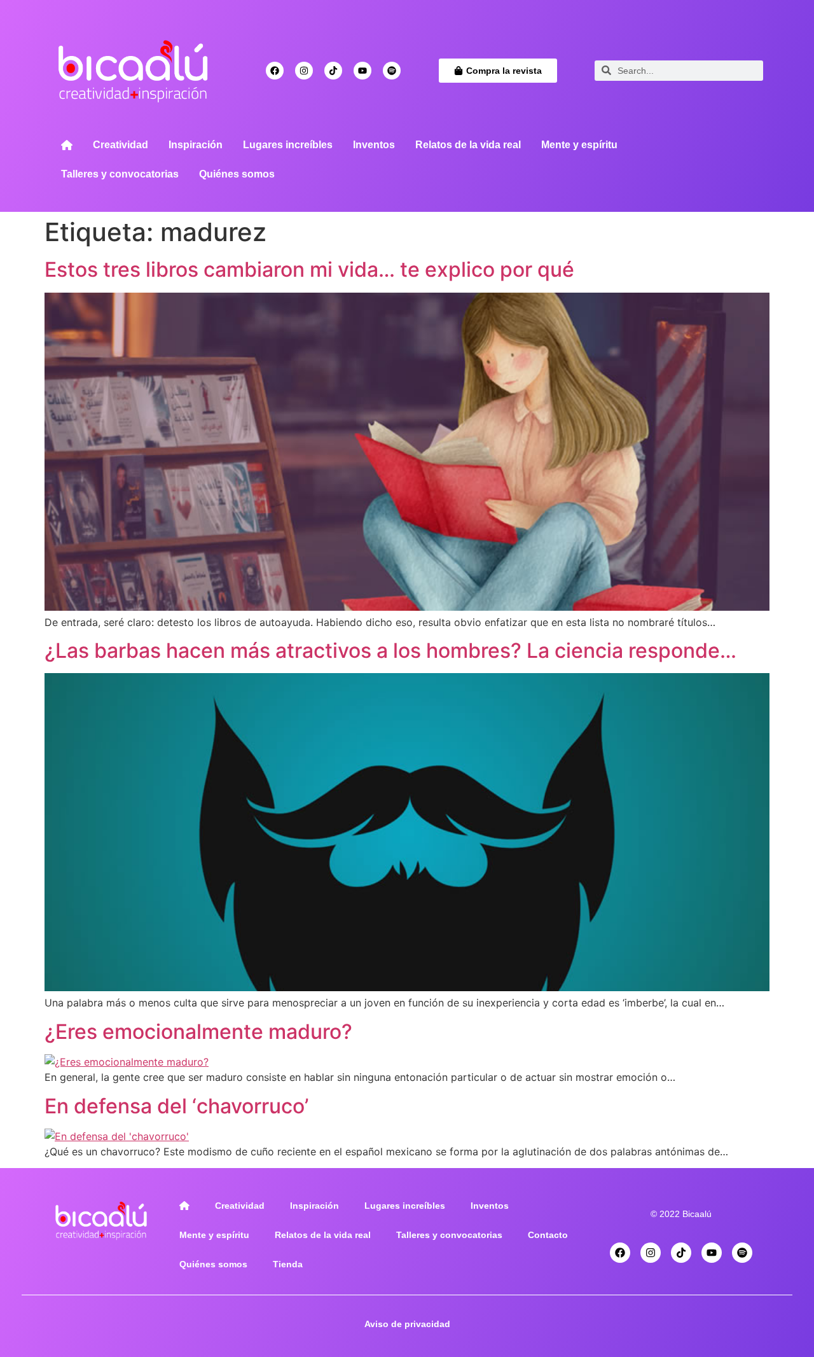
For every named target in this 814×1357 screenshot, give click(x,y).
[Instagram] (304, 71)
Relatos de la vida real (468, 144)
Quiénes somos (237, 174)
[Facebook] (275, 71)
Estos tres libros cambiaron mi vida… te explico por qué (309, 269)
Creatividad (120, 144)
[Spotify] (392, 71)
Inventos (374, 144)
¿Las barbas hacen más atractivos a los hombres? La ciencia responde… (390, 650)
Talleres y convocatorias (120, 174)
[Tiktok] (333, 71)
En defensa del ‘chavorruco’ (176, 1106)
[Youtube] (362, 71)
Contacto (548, 1235)
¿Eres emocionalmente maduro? (198, 1031)
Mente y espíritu (579, 144)
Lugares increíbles (288, 144)
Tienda (288, 1264)
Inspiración (196, 144)
